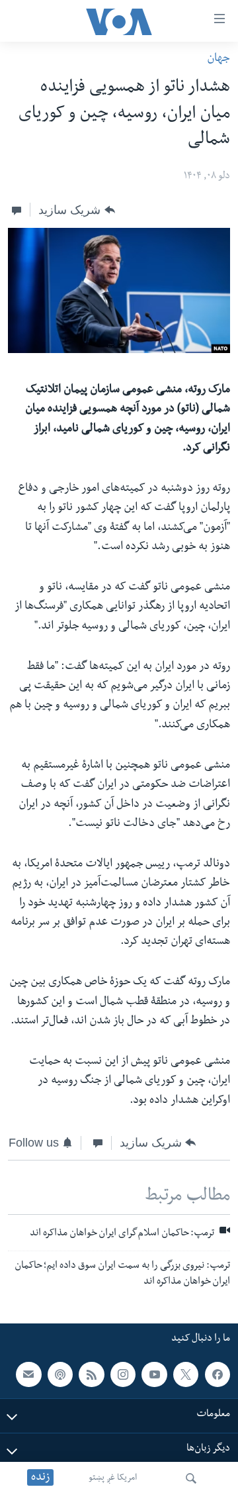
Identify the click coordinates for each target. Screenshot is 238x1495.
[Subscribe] (28, 1373)
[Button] (76, 210)
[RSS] (91, 1373)
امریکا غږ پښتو (113, 1478)
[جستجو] (191, 1478)
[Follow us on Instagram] (123, 1373)
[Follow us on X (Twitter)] (185, 1373)
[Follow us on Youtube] (154, 1373)
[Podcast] (60, 1373)
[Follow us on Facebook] (217, 1373)
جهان (218, 59)
